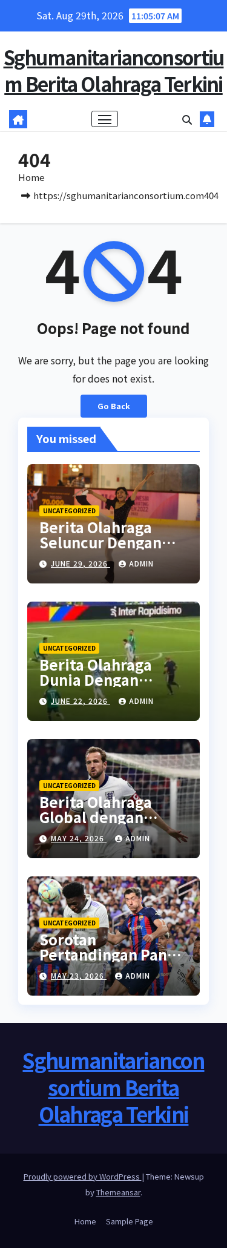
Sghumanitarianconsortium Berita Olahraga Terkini (114, 70)
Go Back (113, 406)
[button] (187, 119)
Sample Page (129, 1221)
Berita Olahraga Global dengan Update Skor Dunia (106, 816)
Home (31, 177)
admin (141, 563)
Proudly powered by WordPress (83, 1176)
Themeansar (118, 1192)
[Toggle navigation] (104, 119)
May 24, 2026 (79, 838)
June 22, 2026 (80, 700)
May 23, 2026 (79, 975)
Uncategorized (69, 510)
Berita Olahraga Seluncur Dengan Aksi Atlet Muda (100, 542)
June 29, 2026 (80, 563)
